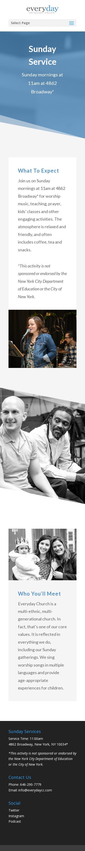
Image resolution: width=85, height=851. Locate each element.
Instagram (16, 816)
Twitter (13, 810)
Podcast (14, 821)
